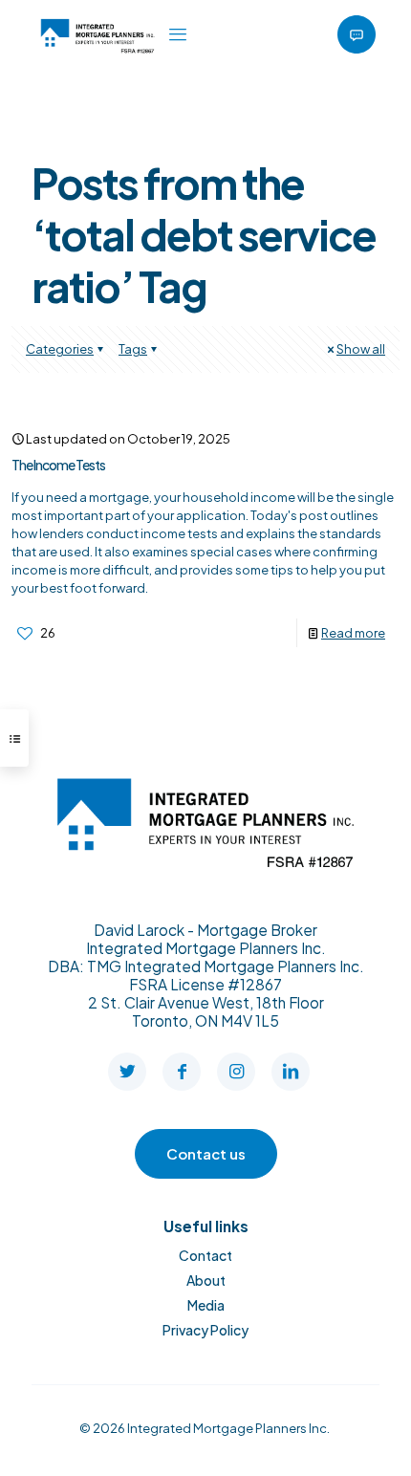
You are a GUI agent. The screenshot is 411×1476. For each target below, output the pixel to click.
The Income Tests (58, 464)
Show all (360, 349)
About (206, 1280)
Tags (133, 349)
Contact (205, 1255)
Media (206, 1304)
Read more (353, 632)
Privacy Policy (205, 1329)
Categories (60, 349)
